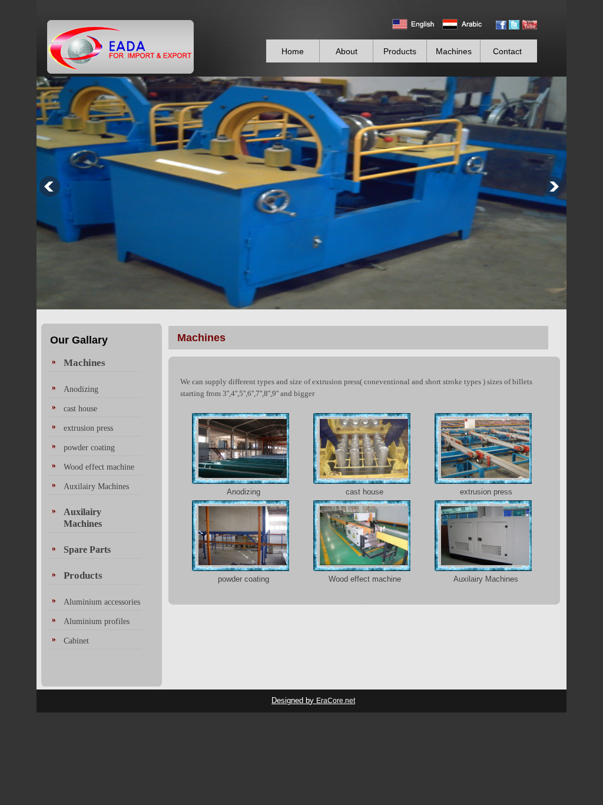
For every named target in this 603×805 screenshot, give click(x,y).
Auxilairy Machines (485, 579)
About (346, 51)
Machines (454, 51)
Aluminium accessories (102, 601)
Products (399, 51)
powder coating (243, 579)
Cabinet (76, 640)
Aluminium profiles (97, 621)
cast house (364, 491)
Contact (507, 51)
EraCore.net (335, 701)
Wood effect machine (365, 579)
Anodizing (243, 491)
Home (292, 51)
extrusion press (486, 491)
